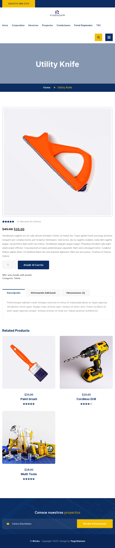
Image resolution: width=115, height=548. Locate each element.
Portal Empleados (83, 25)
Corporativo (18, 25)
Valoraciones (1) (75, 293)
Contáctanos (63, 25)
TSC (98, 25)
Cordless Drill (86, 399)
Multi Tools (29, 474)
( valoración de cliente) (29, 221)
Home (47, 87)
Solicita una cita (18, 3)
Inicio (5, 25)
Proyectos (47, 25)
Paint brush (29, 399)
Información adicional (43, 293)
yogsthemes (78, 541)
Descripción (13, 293)
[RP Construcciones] (57, 13)
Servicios (33, 25)
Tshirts (17, 278)
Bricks (36, 541)
